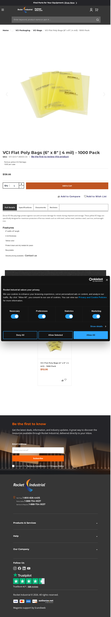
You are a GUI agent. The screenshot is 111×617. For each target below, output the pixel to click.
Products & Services (54, 523)
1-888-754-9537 (33, 501)
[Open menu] (2, 9)
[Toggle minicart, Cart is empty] (96, 10)
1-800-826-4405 (31, 498)
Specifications (25, 207)
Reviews (53, 207)
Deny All (20, 335)
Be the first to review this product (50, 156)
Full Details (10, 207)
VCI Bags (37, 30)
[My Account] (91, 10)
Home (6, 30)
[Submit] (97, 19)
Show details (96, 326)
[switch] (42, 316)
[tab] (10, 207)
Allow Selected (55, 335)
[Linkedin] (23, 568)
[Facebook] (18, 568)
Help (54, 536)
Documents (40, 207)
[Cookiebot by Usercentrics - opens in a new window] (91, 280)
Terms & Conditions (36, 466)
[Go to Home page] (31, 10)
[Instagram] (14, 568)
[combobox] (56, 20)
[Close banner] (107, 280)
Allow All (90, 335)
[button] (65, 379)
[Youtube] (27, 568)
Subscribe (38, 458)
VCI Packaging (23, 30)
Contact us (31, 255)
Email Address (19, 444)
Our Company (54, 549)
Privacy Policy (57, 466)
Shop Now (69, 2)
